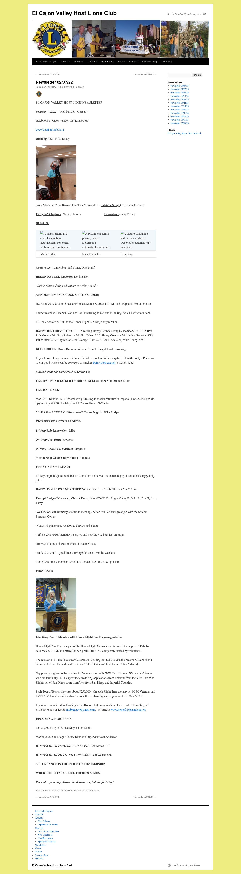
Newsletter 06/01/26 (180, 112)
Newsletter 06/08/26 (180, 109)
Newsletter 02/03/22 (47, 74)
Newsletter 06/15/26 (180, 106)
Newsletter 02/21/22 (144, 74)
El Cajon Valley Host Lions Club (74, 13)
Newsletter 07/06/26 (180, 99)
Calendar (65, 61)
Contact (133, 61)
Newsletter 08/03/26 (180, 85)
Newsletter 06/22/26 (180, 102)
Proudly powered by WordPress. (186, 865)
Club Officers (44, 821)
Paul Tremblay (76, 86)
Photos (121, 61)
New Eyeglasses (45, 834)
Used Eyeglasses (45, 837)
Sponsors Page (149, 61)
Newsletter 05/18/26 (180, 116)
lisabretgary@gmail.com (80, 709)
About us (79, 61)
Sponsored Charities (47, 841)
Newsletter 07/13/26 (180, 95)
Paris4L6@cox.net (104, 362)
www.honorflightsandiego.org (128, 709)
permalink (94, 790)
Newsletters (107, 61)
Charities (92, 61)
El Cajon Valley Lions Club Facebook (184, 133)
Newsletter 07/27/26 (180, 89)
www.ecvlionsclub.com (50, 129)
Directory (167, 61)
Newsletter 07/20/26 (180, 92)
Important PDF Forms (48, 824)
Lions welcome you (46, 61)
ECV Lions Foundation (48, 831)
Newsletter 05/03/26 (180, 122)
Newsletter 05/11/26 (180, 119)
